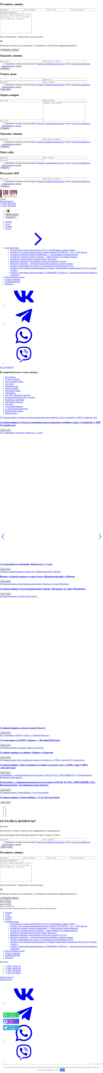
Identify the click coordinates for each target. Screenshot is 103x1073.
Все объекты (10, 377)
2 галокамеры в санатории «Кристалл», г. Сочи (26, 564)
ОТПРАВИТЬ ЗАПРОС (9, 50)
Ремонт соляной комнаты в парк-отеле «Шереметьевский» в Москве (37, 576)
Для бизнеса (10, 393)
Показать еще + (11, 413)
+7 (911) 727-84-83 (13, 973)
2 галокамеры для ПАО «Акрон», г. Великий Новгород (30, 740)
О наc (7, 224)
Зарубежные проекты (14, 402)
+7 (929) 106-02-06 (8, 203)
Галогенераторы (12, 248)
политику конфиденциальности (50, 64)
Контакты (9, 284)
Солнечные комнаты (14, 406)
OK (62, 1070)
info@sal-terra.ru (6, 201)
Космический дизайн (14, 411)
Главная (8, 222)
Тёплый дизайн (11, 388)
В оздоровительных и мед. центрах (20, 397)
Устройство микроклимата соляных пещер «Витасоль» (33, 259)
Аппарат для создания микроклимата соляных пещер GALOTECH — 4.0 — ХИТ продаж (48, 252)
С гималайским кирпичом (16, 409)
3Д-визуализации (12, 379)
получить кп (10, 217)
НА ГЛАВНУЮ (7, 367)
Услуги (8, 228)
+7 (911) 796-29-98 (8, 206)
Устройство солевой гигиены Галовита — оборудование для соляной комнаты (43, 257)
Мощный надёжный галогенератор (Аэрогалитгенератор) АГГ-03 (38, 261)
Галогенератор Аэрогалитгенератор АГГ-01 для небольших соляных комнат (42, 250)
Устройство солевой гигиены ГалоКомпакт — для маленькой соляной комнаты (44, 254)
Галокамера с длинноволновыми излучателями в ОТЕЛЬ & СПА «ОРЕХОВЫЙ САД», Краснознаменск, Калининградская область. (48, 783)
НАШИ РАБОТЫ (12, 282)
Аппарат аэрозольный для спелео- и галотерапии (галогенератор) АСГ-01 (41, 266)
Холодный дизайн (13, 391)
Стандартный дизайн (14, 382)
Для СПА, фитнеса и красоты (17, 395)
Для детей (9, 384)
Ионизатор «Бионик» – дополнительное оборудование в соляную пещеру (41, 264)
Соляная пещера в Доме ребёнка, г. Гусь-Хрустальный (29, 797)
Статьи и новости (12, 279)
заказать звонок (12, 215)
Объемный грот (12, 386)
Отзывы (8, 226)
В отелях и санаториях (14, 400)
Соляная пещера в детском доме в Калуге (22, 728)
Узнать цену (5, 430)
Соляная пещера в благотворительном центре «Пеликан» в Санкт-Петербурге (43, 588)
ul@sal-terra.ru (6, 979)
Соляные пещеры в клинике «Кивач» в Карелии (26, 752)
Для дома (9, 404)
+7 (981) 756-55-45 (13, 966)
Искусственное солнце (15, 277)
